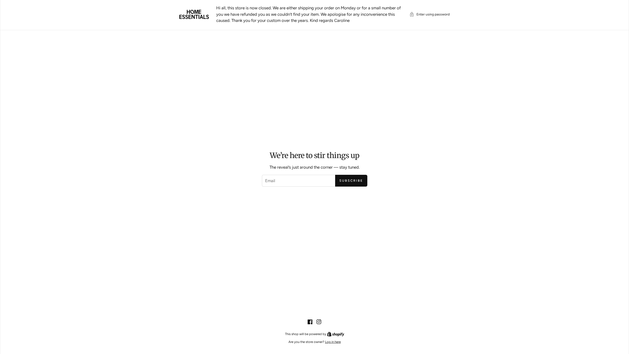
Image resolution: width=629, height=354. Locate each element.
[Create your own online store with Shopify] (335, 334)
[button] (430, 14)
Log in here (333, 342)
